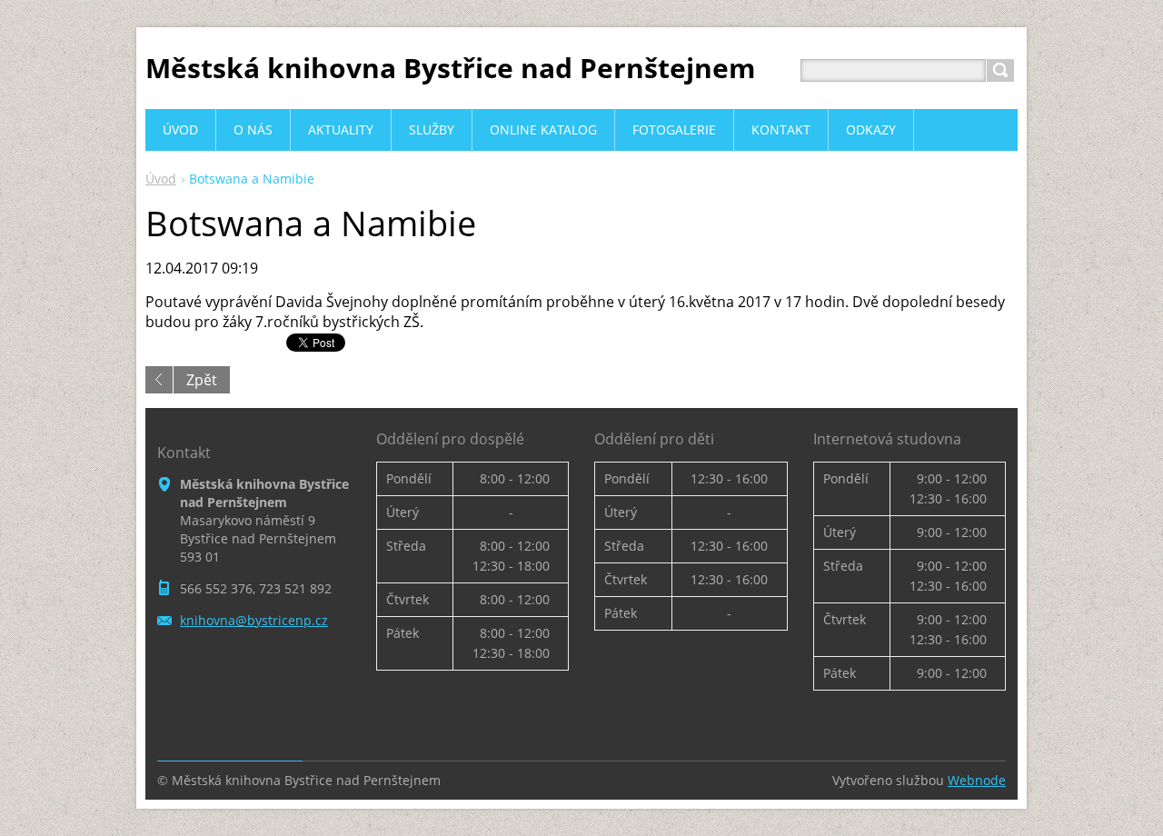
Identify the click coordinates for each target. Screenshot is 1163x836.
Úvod (160, 178)
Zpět (201, 380)
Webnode (977, 780)
